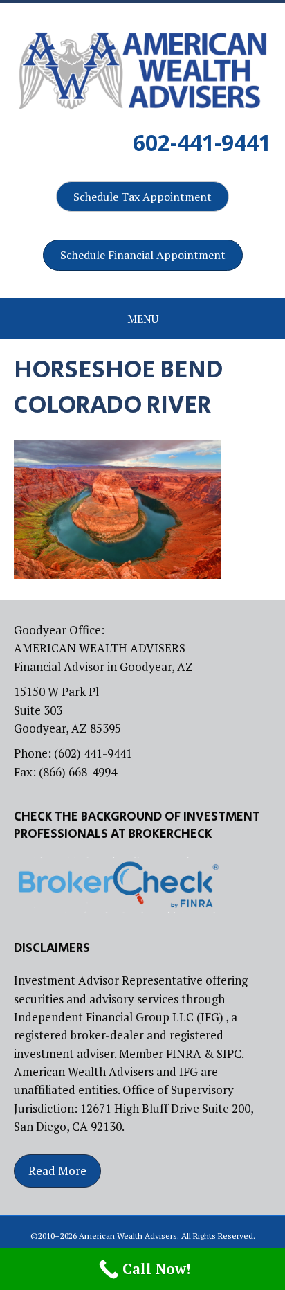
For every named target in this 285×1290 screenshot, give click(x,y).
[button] (142, 196)
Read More (57, 1171)
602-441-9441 (202, 142)
